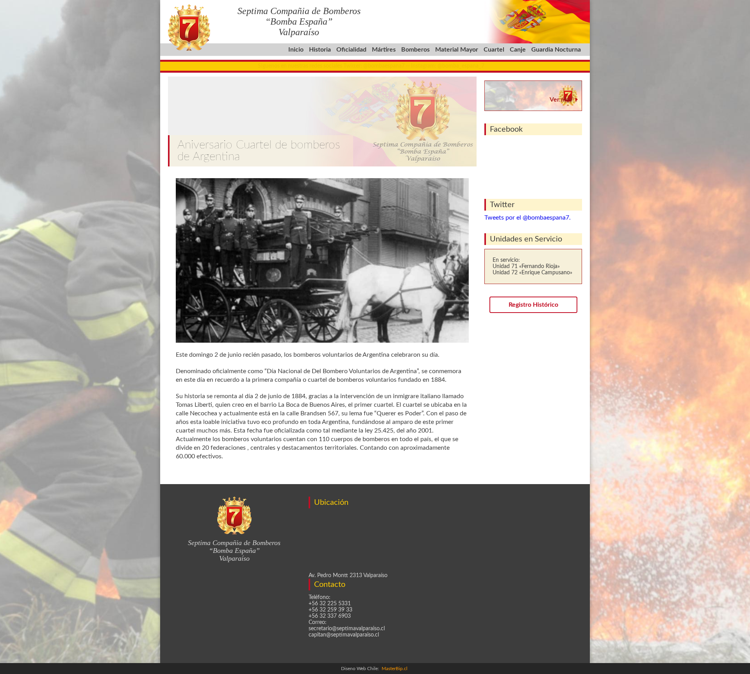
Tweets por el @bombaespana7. (527, 218)
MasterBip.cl (394, 668)
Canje (518, 49)
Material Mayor (456, 49)
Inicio (296, 49)
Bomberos (415, 49)
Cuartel (494, 49)
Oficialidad (351, 49)
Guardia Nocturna (556, 49)
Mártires (384, 49)
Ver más (561, 100)
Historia (320, 49)
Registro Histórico (533, 305)
